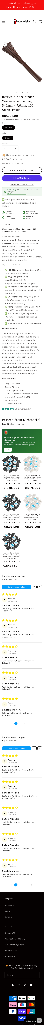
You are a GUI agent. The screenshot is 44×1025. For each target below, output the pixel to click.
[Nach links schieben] (16, 92)
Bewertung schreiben (16, 587)
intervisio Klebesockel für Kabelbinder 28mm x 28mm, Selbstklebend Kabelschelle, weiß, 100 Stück (32, 516)
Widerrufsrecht (12, 950)
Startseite (9, 905)
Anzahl (5, 144)
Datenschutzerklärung (15, 939)
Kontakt (8, 917)
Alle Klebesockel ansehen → (16, 194)
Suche (7, 911)
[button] (3, 21)
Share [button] (7, 224)
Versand (13, 119)
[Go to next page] (32, 723)
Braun (8, 138)
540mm (8, 128)
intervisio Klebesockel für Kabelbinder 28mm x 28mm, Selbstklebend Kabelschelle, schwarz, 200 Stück (11, 555)
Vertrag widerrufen (33, 1021)
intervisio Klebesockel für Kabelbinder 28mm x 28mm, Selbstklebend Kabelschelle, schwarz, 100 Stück (11, 516)
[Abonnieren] (36, 975)
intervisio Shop (18, 1024)
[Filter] (34, 587)
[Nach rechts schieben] (27, 92)
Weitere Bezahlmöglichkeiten (22, 184)
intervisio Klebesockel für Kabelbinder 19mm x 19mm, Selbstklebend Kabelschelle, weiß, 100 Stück (32, 478)
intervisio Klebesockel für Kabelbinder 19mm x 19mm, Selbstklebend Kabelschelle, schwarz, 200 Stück (11, 478)
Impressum (10, 956)
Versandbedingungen (14, 945)
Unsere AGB (10, 933)
